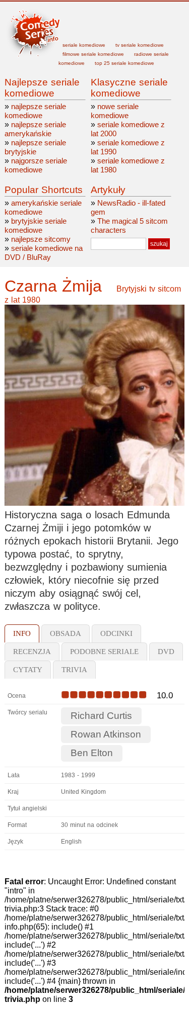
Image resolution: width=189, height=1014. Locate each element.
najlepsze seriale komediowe (35, 111)
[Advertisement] (121, 23)
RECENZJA (32, 652)
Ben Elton (92, 753)
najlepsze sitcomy (41, 239)
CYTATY (27, 670)
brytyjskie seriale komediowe (36, 225)
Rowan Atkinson (106, 734)
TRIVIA (74, 670)
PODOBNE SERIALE (104, 652)
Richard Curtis (101, 715)
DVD (166, 652)
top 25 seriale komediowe (124, 63)
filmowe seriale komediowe (93, 54)
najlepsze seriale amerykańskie (35, 129)
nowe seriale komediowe (115, 111)
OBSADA (65, 633)
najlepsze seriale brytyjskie (35, 147)
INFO (22, 633)
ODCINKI (116, 633)
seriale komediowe (83, 45)
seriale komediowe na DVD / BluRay (44, 252)
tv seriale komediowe (139, 45)
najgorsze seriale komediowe (36, 165)
